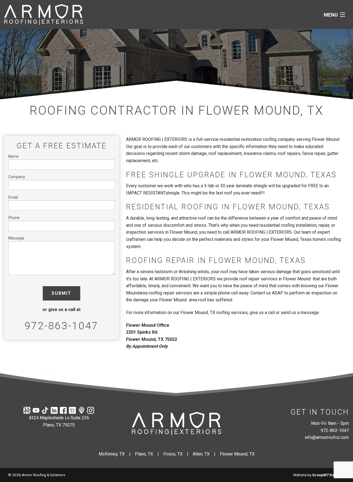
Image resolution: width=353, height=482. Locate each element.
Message (16, 238)
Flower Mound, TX (237, 454)
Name (13, 156)
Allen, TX (201, 454)
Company (16, 177)
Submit (61, 293)
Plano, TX (144, 454)
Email (13, 197)
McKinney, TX (112, 454)
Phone (14, 217)
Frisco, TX (173, 454)
